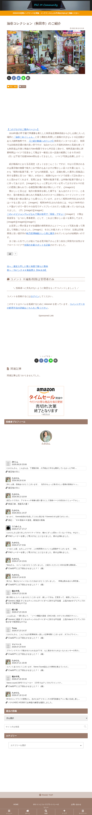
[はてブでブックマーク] (19, 78)
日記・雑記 (13, 86)
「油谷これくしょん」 (24, 137)
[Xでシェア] (9, 78)
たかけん (46, 443)
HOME (15, 804)
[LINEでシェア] (23, 78)
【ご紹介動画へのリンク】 (41, 141)
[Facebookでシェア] (14, 78)
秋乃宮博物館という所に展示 (40, 233)
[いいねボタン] (10, 254)
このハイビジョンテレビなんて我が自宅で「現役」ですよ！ (36, 214)
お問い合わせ (76, 804)
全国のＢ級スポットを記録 (37, 245)
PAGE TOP (47, 795)
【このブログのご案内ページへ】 (23, 129)
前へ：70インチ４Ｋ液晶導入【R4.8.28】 (27, 270)
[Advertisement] (46, 107)
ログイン (35, 296)
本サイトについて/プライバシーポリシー (46, 805)
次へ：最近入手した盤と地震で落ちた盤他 (27, 266)
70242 (23, 86)
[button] (28, 78)
